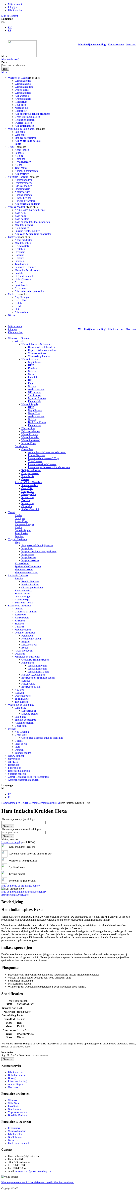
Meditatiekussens (24, 225)
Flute (17, 309)
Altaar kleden (22, 149)
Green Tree (21, 300)
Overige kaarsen (23, 122)
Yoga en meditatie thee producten (32, 222)
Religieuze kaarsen (25, 119)
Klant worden (15, 10)
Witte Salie (13, 1103)
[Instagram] (1, 36)
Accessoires (21, 288)
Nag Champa (22, 297)
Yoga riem (20, 212)
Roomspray (21, 110)
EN (10, 27)
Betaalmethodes (16, 1075)
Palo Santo (13, 1106)
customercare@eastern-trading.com (33, 1171)
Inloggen (12, 7)
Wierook (33, 802)
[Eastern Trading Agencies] (22, 56)
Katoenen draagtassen (26, 170)
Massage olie (21, 107)
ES (9, 30)
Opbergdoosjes (23, 279)
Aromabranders (23, 98)
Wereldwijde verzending (92, 44)
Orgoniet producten (25, 276)
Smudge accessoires (25, 137)
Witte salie (20, 134)
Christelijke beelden (25, 200)
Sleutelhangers (22, 188)
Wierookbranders (17, 1131)
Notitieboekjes (22, 191)
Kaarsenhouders (23, 179)
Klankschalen (22, 228)
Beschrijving (8, 894)
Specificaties (22, 894)
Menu (4, 72)
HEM (18, 306)
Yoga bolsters (22, 219)
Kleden (18, 164)
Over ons (131, 44)
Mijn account (15, 4)
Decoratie (20, 252)
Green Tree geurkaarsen (27, 116)
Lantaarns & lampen (25, 267)
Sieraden (19, 261)
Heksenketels (22, 246)
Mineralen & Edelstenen (27, 270)
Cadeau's (19, 255)
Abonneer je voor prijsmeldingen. (19, 819)
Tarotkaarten (21, 264)
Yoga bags (20, 215)
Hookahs (19, 258)
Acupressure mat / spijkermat (30, 209)
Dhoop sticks (22, 89)
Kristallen (20, 249)
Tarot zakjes (21, 167)
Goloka (19, 303)
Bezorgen (13, 1078)
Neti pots (19, 282)
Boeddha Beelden (17, 1115)
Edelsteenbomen (23, 185)
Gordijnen (20, 158)
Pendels (19, 273)
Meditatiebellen (23, 243)
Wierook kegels (23, 83)
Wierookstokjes (23, 80)
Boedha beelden (23, 194)
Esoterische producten (19, 1143)
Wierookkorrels (23, 92)
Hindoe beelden (23, 197)
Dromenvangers (23, 182)
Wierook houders (24, 86)
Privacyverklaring (17, 1081)
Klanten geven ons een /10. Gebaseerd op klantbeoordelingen (37, 1182)
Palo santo (20, 131)
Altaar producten (23, 240)
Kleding (19, 155)
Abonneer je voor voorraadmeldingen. (21, 829)
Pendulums (14, 1128)
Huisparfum (21, 101)
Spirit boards (21, 285)
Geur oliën (20, 104)
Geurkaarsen (14, 1109)
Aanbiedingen (15, 1084)
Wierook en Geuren (18, 802)
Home (4, 802)
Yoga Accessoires (17, 1112)
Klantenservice (116, 44)
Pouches (19, 152)
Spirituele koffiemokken (27, 231)
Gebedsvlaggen (23, 161)
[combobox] (16, 65)
